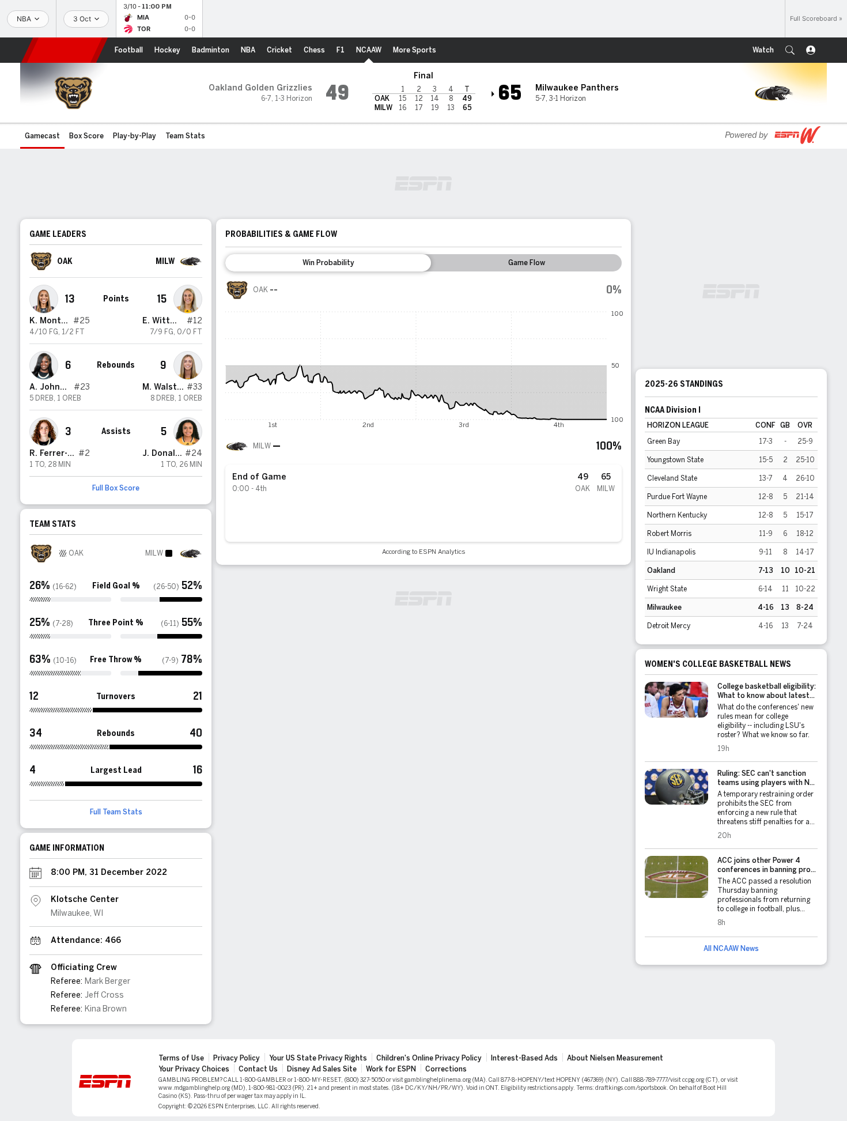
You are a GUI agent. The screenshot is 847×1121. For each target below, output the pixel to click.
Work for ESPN (391, 1069)
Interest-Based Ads (524, 1058)
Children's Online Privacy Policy (429, 1058)
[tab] (328, 262)
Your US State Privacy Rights (318, 1058)
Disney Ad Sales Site (322, 1069)
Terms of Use (181, 1058)
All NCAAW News (731, 949)
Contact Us (258, 1069)
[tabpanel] (423, 417)
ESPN (64, 50)
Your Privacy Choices (193, 1069)
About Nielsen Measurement (615, 1058)
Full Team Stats (116, 812)
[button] (790, 50)
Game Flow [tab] (526, 263)
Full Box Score (115, 488)
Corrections (446, 1069)
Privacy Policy (236, 1058)
